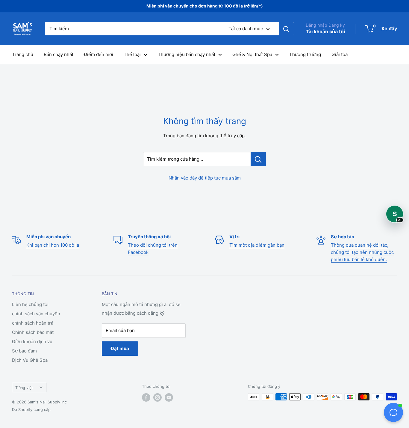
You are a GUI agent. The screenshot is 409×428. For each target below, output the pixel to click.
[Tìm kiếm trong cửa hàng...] (258, 159)
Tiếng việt (24, 387)
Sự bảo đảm (24, 351)
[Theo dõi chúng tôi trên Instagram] (157, 397)
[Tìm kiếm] (286, 28)
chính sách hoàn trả (32, 323)
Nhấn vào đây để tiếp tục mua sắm (205, 178)
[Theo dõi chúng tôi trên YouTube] (169, 397)
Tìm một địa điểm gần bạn (256, 245)
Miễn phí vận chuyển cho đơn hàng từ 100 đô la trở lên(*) (204, 5)
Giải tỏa (339, 54)
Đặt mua (120, 348)
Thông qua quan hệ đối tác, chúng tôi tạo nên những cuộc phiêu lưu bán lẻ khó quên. (362, 252)
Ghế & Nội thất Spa (252, 54)
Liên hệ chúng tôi (30, 304)
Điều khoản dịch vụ (32, 341)
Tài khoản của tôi (325, 31)
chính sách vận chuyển (36, 314)
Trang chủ (22, 54)
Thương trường (305, 54)
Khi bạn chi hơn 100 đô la (52, 245)
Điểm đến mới (98, 54)
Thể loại (132, 54)
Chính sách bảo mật (33, 332)
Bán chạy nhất (58, 54)
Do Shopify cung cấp (31, 409)
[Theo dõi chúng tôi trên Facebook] (146, 397)
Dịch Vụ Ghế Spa (30, 360)
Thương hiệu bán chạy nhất (186, 54)
